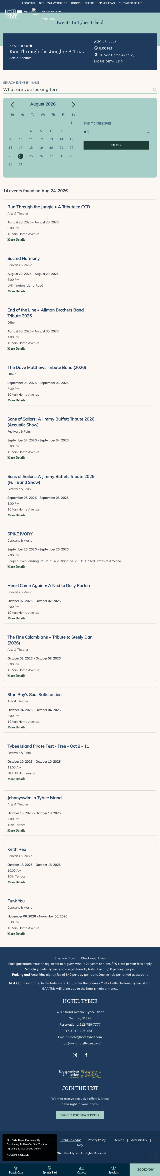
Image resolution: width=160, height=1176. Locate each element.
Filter (116, 145)
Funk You (16, 900)
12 (41, 139)
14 (61, 139)
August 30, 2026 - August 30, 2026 (33, 331)
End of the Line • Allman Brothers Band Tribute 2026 (46, 312)
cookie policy (33, 1148)
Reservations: (80, 1024)
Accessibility (139, 1140)
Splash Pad (107, 3)
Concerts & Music (20, 265)
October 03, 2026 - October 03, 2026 (34, 658)
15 (71, 139)
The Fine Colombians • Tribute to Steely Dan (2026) (50, 639)
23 (10, 156)
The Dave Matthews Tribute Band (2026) (47, 367)
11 (31, 139)
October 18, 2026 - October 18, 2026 (34, 865)
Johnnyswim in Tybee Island (35, 797)
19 (41, 148)
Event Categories (98, 123)
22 (71, 148)
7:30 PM (13, 389)
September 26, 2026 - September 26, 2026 (38, 549)
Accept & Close (18, 1154)
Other (12, 322)
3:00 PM (13, 716)
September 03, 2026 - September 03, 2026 (38, 383)
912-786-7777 (90, 1024)
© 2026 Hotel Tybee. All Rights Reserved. (80, 1153)
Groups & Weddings (53, 3)
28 (61, 156)
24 (20, 156)
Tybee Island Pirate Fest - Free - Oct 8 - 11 (48, 746)
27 (51, 156)
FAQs (79, 1145)
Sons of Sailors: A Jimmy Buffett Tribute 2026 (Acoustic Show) (51, 421)
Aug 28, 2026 (105, 42)
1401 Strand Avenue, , (80, 1015)
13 (51, 139)
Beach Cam (16, 1172)
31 (20, 164)
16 (10, 148)
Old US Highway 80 (22, 773)
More (28, 12)
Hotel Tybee (80, 1001)
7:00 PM (13, 819)
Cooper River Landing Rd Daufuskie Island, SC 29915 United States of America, (65, 561)
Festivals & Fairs (19, 431)
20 (51, 148)
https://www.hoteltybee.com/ (80, 1043)
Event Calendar (70, 1140)
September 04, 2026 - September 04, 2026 (38, 440)
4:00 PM (13, 337)
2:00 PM (13, 555)
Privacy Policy (97, 1140)
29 (71, 156)
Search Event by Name (21, 82)
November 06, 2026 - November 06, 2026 (37, 916)
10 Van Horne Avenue (23, 343)
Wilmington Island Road (25, 285)
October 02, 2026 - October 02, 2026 (34, 601)
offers (90, 3)
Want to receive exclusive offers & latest (80, 1101)
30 (10, 164)
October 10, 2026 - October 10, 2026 (34, 761)
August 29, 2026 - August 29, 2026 (33, 274)
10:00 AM (14, 870)
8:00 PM (105, 48)
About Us (28, 3)
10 (20, 139)
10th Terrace (16, 825)
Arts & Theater (20, 58)
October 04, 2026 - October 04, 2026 (34, 710)
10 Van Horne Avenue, (24, 234)
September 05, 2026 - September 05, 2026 (38, 498)
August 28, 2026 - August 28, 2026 (33, 222)
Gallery (81, 1172)
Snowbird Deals (130, 3)
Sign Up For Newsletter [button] (82, 1116)
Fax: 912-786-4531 (80, 1031)
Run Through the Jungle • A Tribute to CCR (49, 206)
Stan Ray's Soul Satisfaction (35, 694)
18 (31, 148)
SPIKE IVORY (20, 533)
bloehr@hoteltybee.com (85, 1037)
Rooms (76, 3)
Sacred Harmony (24, 258)
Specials (114, 1172)
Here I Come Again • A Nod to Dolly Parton (49, 585)
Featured (19, 45)
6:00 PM (13, 280)
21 (61, 148)
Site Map (118, 1140)
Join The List (80, 1088)
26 (41, 156)
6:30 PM (13, 922)
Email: (80, 1037)
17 (20, 148)
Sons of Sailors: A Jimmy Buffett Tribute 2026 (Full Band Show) (51, 479)
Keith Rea (17, 849)
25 (31, 156)
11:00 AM (14, 767)
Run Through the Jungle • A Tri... (46, 51)
